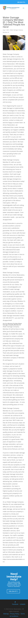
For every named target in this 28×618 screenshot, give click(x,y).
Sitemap (6, 614)
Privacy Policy (14, 614)
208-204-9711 (21, 2)
